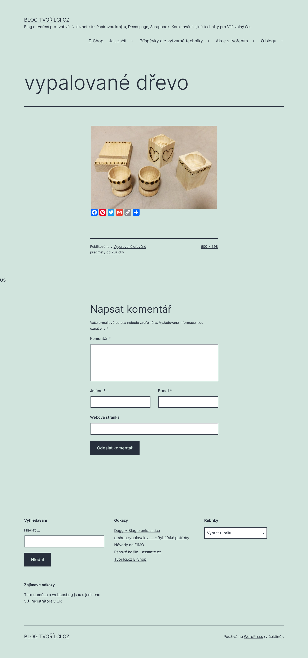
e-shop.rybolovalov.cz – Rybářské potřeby (151, 537)
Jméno (97, 390)
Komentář (100, 338)
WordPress (253, 636)
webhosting (62, 594)
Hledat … (32, 530)
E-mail (165, 390)
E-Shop (96, 40)
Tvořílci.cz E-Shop (130, 559)
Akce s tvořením (232, 40)
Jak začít (118, 40)
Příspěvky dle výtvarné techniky (171, 40)
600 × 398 (209, 246)
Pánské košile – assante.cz (137, 552)
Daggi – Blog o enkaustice (137, 530)
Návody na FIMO (129, 545)
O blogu (268, 40)
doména (40, 594)
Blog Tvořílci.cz (46, 20)
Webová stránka (104, 417)
